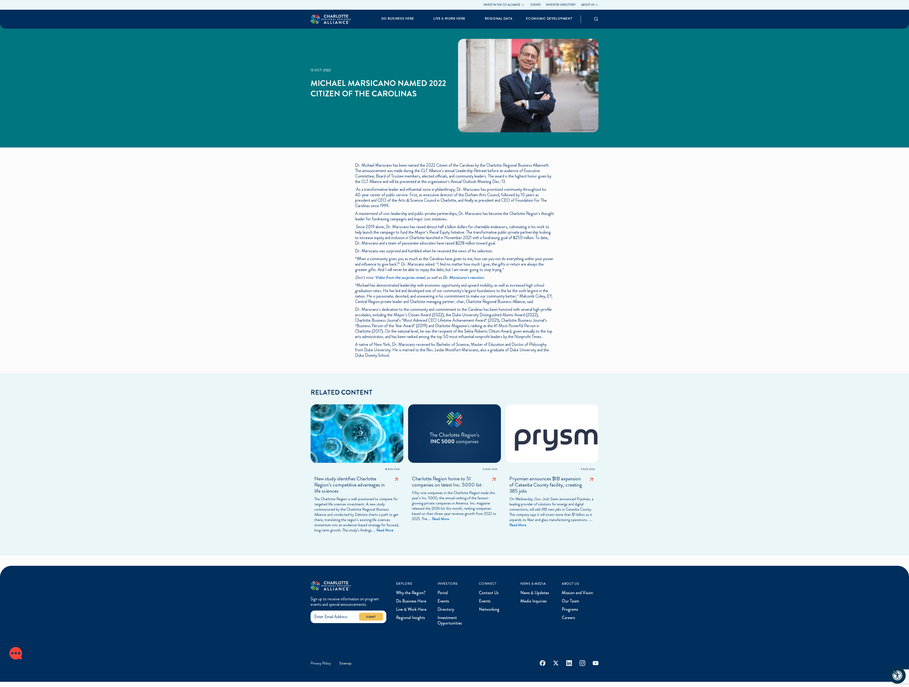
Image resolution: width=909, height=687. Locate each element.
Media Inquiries (533, 601)
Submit (371, 617)
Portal (442, 593)
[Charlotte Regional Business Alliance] (331, 586)
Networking (489, 609)
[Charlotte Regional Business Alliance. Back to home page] (331, 19)
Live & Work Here (411, 609)
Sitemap (345, 663)
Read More (384, 530)
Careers (568, 617)
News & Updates (534, 593)
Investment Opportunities (449, 620)
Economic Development (549, 18)
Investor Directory (560, 5)
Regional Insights (410, 617)
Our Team (570, 601)
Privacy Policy (321, 663)
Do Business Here (411, 601)
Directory (445, 609)
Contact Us (489, 593)
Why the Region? (410, 593)
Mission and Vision (577, 593)
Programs (570, 609)
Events (535, 5)
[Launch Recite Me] (897, 675)
